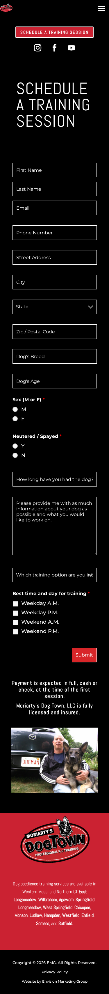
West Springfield (57, 907)
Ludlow (36, 915)
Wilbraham (47, 899)
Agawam (66, 899)
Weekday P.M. (39, 612)
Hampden (52, 915)
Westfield (70, 915)
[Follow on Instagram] (38, 48)
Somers (42, 923)
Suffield (65, 923)
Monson (21, 915)
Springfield (85, 899)
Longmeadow (29, 907)
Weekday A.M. (40, 603)
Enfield (87, 915)
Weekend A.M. (40, 622)
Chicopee (82, 907)
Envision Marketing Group (64, 981)
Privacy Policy (55, 972)
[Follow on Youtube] (71, 48)
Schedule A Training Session (54, 32)
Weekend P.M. (40, 631)
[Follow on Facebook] (54, 48)
